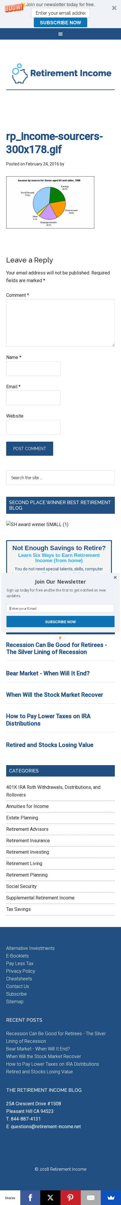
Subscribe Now (60, 621)
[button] (60, 581)
